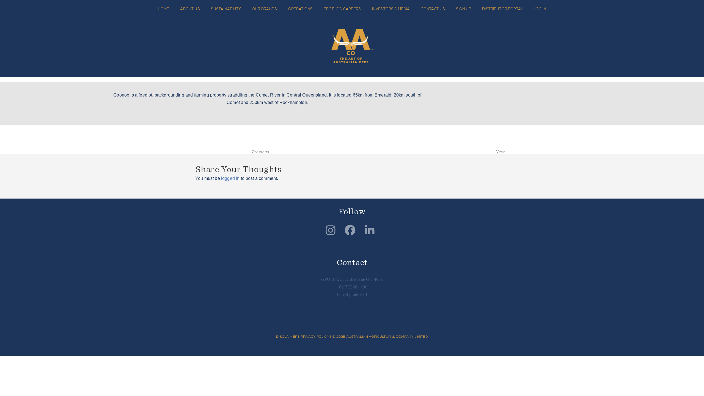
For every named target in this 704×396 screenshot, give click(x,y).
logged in (230, 178)
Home (163, 9)
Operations (300, 9)
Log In (540, 9)
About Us (190, 9)
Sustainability (226, 9)
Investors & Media (391, 9)
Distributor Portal (502, 9)
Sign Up (463, 9)
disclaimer (286, 336)
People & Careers (342, 9)
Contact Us (433, 9)
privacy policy (315, 336)
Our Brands (264, 9)
